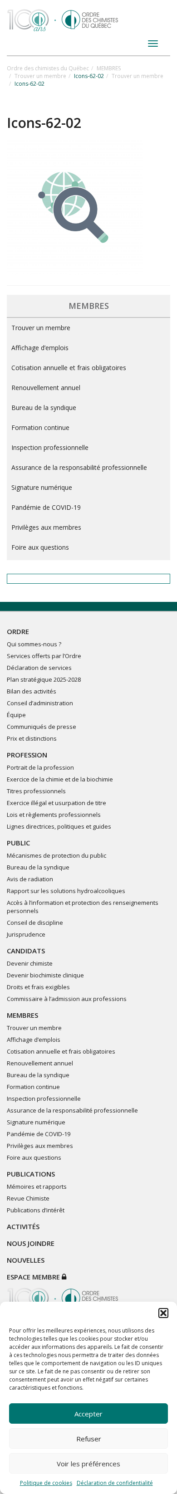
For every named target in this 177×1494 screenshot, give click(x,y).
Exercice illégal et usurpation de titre (56, 803)
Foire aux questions (40, 547)
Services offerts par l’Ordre (44, 656)
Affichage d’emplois (40, 347)
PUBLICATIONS (31, 1173)
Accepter (88, 1413)
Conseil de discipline (35, 922)
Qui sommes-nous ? (34, 644)
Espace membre (34, 1276)
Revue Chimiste (28, 1198)
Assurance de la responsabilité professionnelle (79, 467)
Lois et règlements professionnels (54, 814)
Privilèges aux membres (46, 527)
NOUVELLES (25, 1260)
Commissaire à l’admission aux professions (67, 999)
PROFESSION (27, 754)
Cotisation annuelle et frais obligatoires (68, 367)
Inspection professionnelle (49, 447)
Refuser (88, 1438)
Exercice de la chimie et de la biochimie (60, 779)
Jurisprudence (26, 934)
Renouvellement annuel (45, 387)
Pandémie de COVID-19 (46, 507)
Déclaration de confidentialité (115, 1483)
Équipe (16, 715)
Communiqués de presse (41, 727)
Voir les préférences (88, 1463)
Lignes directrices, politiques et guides (59, 826)
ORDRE (18, 631)
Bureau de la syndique (43, 407)
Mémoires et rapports (37, 1186)
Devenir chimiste (30, 963)
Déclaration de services (39, 668)
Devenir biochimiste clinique (45, 975)
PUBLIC (18, 842)
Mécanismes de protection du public (56, 855)
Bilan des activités (31, 691)
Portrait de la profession (40, 767)
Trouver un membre (40, 76)
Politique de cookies (46, 1483)
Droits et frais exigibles (38, 987)
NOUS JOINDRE (30, 1243)
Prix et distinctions (32, 738)
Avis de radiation (30, 879)
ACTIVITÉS (23, 1226)
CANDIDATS (26, 950)
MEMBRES (109, 68)
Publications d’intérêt (35, 1210)
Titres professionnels (36, 791)
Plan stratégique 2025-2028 (44, 679)
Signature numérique (41, 487)
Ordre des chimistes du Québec (48, 68)
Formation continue (40, 427)
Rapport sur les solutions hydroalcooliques (66, 891)
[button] (163, 1313)
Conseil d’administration (40, 703)
